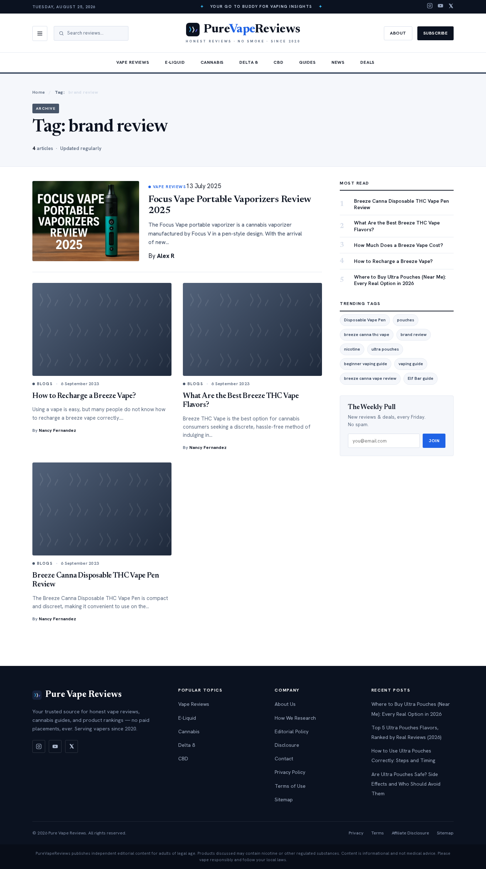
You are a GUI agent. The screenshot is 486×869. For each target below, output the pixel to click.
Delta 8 (248, 62)
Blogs (45, 383)
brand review (414, 335)
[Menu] (39, 33)
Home (38, 92)
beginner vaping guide (365, 364)
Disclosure (287, 745)
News (338, 62)
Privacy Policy (290, 772)
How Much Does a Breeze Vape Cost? (398, 245)
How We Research (295, 718)
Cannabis (212, 62)
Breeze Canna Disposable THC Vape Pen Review (401, 204)
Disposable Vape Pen (365, 320)
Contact (284, 758)
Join (434, 441)
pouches (405, 320)
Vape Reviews (132, 62)
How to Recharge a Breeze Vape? (84, 396)
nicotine (352, 349)
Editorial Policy (291, 731)
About (398, 33)
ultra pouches (385, 349)
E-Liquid (175, 62)
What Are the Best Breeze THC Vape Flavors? (397, 226)
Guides (307, 62)
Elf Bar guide (420, 379)
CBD (279, 62)
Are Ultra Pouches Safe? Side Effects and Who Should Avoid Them (405, 784)
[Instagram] (430, 6)
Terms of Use (290, 786)
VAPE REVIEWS (169, 186)
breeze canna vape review (370, 379)
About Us (285, 704)
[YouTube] (440, 6)
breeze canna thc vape (366, 335)
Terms (377, 833)
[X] (451, 6)
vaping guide (410, 364)
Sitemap (284, 799)
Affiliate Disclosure (410, 833)
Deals (367, 62)
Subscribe (435, 33)
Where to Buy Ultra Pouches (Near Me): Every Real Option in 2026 (400, 280)
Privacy (356, 833)
